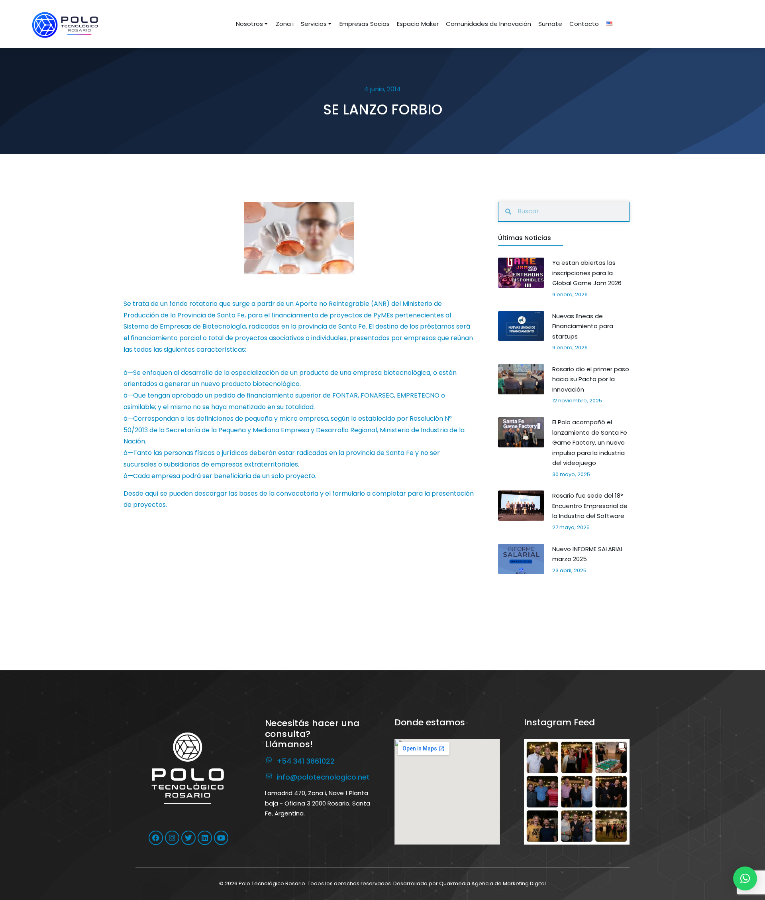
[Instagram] (172, 838)
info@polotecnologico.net (323, 777)
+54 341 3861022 (306, 761)
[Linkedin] (205, 838)
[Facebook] (156, 838)
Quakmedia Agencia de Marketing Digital (492, 883)
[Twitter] (188, 838)
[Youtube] (221, 838)
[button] (577, 792)
